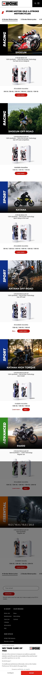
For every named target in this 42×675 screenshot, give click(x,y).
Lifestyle (6, 622)
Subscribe (8, 594)
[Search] (35, 3)
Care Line (6, 619)
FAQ (5, 628)
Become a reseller (9, 641)
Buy (13, 331)
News (15, 613)
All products (7, 625)
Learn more (20, 95)
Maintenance (7, 616)
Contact (15, 619)
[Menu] (38, 3)
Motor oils (7, 613)
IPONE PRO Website (9, 638)
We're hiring (16, 616)
